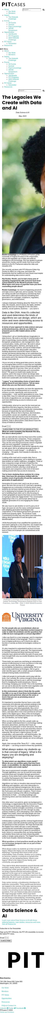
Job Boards (12, 34)
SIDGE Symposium (12, 29)
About (6, 9)
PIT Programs (13, 36)
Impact (6, 15)
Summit (11, 24)
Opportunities (9, 32)
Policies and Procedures (7, 1012)
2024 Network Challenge (13, 39)
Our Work (11, 11)
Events (6, 21)
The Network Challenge (13, 18)
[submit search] (43, 10)
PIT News (8, 42)
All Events (12, 23)
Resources (8, 45)
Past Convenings (14, 26)
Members (11, 13)
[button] (11, 49)
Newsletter (12, 43)
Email (4, 426)
